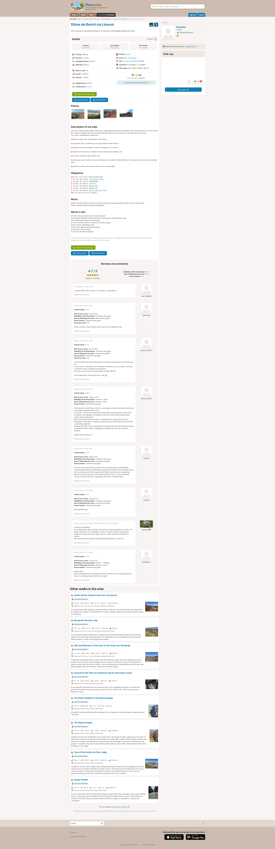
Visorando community (78, 836)
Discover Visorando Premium (135, 83)
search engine (122, 807)
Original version (191, 46)
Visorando (73, 19)
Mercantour (132, 58)
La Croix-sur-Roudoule (131, 61)
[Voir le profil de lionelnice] (168, 33)
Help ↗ (92, 15)
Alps (125, 58)
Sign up (193, 15)
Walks (83, 15)
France (128, 54)
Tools (73, 15)
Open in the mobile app (85, 94)
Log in (201, 15)
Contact (73, 832)
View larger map (183, 90)
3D (199, 81)
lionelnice (181, 27)
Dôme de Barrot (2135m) (98, 190)
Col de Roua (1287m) (96, 179)
